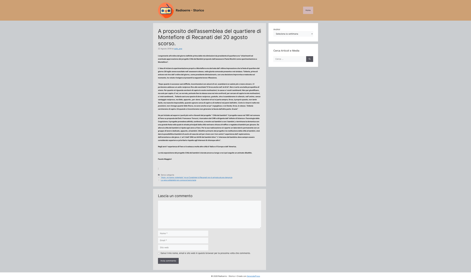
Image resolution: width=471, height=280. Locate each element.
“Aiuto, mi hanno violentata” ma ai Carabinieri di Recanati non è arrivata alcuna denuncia (196, 177)
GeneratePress (253, 276)
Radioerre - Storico (190, 10)
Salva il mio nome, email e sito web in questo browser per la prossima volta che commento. (206, 253)
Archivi (276, 29)
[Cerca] (309, 59)
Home (308, 10)
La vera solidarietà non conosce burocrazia (178, 180)
